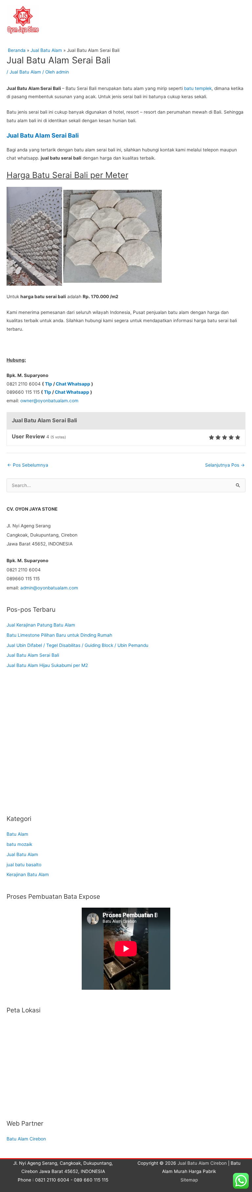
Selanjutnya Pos (225, 465)
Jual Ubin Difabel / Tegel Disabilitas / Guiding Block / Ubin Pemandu (77, 645)
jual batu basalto (24, 864)
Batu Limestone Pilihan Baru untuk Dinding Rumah (59, 635)
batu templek (198, 88)
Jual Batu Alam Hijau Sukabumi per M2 (47, 665)
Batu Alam (17, 834)
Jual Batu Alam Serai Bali (33, 655)
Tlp (48, 383)
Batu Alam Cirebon (26, 1138)
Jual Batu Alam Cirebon (202, 1163)
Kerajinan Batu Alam (28, 874)
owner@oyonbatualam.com (49, 400)
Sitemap (189, 1179)
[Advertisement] (126, 747)
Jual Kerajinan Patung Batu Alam (41, 625)
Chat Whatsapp (73, 383)
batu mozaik (19, 844)
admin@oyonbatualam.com (49, 587)
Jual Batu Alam (25, 72)
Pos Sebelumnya (27, 465)
